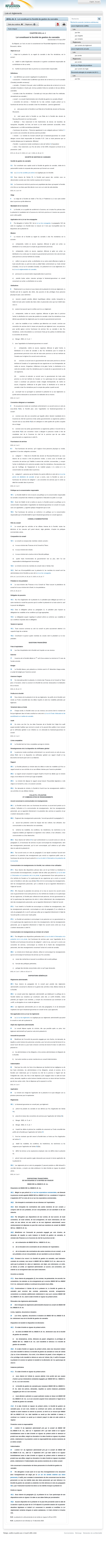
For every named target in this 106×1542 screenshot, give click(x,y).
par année (78, 55)
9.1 (64, 130)
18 (11, 669)
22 (11, 724)
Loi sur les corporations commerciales (44, 1192)
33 (11, 1067)
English (92, 1)
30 (11, 1018)
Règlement (30, 24)
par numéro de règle (81, 69)
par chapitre (79, 36)
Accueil (97, 1)
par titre (77, 32)
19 (11, 680)
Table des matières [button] (14, 24)
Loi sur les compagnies (43, 223)
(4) (12, 184)
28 (31, 840)
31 (11, 1028)
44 (11, 1472)
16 (11, 650)
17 (11, 658)
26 (36, 1146)
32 (11, 1039)
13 (11, 584)
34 (11, 1093)
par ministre (79, 39)
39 (11, 1316)
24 (11, 752)
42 (11, 1428)
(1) (12, 165)
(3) (12, 177)
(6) (12, 1258)
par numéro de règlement (83, 45)
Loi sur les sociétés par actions (25, 173)
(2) (12, 173)
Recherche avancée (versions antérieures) (84, 22)
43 (11, 1450)
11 (11, 526)
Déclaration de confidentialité (92, 1533)
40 (11, 1486)
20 (11, 697)
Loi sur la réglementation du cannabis (25, 269)
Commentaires (69, 1533)
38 (11, 1305)
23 (11, 744)
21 (11, 711)
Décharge (78, 1533)
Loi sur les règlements (23, 1018)
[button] (57, 24)
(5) (12, 1232)
